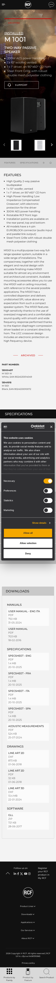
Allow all (28, 533)
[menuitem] (28, 963)
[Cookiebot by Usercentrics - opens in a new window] (32, 427)
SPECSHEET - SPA (19, 708)
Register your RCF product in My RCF (43, 873)
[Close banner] (51, 427)
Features (9, 163)
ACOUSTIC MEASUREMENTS (26, 726)
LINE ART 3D (16, 788)
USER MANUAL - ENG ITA (24, 611)
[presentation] (4, 145)
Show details (39, 523)
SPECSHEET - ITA (19, 690)
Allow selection (28, 543)
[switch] (48, 490)
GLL (10, 815)
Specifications (29, 163)
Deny (28, 553)
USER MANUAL (18, 628)
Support (21, 85)
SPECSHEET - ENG (19, 655)
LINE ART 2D (16, 753)
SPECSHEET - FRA (19, 673)
